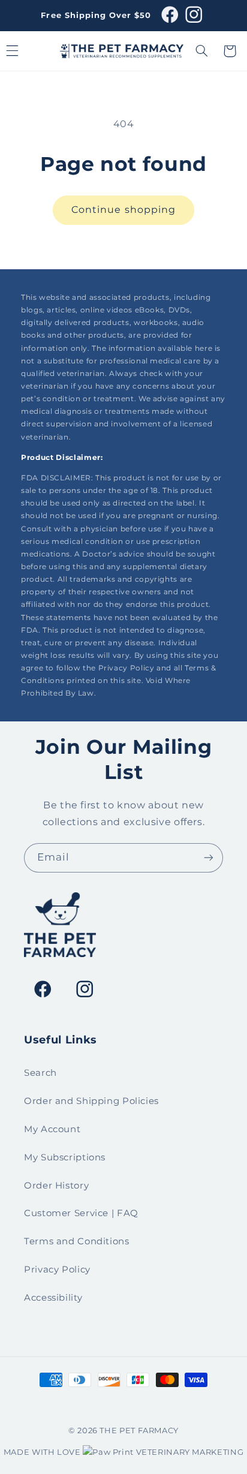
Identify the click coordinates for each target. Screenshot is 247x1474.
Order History (56, 1185)
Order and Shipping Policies (91, 1101)
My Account (52, 1129)
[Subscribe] (208, 858)
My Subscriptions (65, 1157)
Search (40, 1072)
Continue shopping (123, 209)
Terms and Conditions (76, 1241)
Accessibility (53, 1297)
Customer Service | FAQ (81, 1213)
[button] (202, 51)
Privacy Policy (57, 1269)
